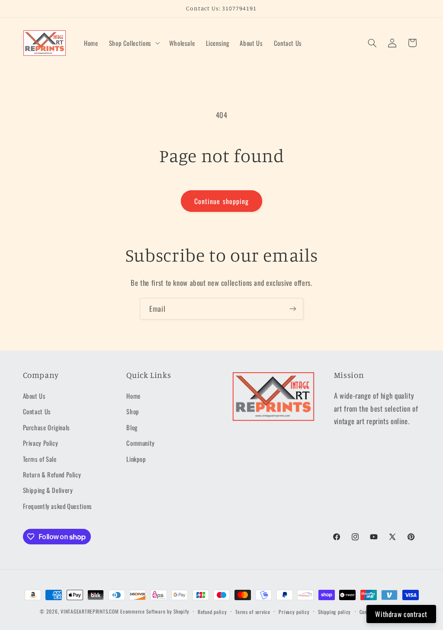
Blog (132, 427)
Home (133, 395)
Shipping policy (334, 611)
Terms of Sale (40, 459)
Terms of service (252, 611)
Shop (132, 411)
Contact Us (37, 411)
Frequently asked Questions (57, 506)
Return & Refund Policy (52, 474)
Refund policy (212, 611)
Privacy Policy (40, 443)
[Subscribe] (293, 308)
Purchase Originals (46, 427)
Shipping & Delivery (48, 490)
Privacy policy (294, 611)
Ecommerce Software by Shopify (154, 611)
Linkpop (136, 459)
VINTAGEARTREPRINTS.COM (90, 611)
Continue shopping (221, 201)
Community (140, 443)
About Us (34, 395)
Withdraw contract (401, 614)
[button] (133, 42)
